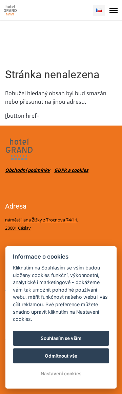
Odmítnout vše (61, 356)
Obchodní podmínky (27, 170)
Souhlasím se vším (61, 338)
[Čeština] (99, 10)
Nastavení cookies (61, 373)
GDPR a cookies (71, 170)
